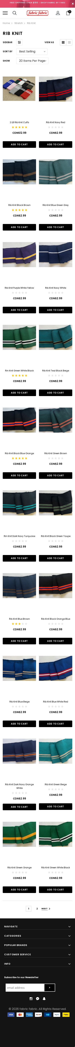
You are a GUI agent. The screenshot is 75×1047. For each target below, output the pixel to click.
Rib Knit (31, 23)
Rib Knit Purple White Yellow (19, 287)
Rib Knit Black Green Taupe (55, 536)
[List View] (69, 42)
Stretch (18, 23)
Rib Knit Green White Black (55, 867)
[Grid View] (63, 42)
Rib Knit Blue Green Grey (56, 205)
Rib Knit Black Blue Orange (19, 453)
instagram (30, 998)
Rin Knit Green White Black (19, 370)
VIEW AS (49, 42)
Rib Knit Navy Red (55, 122)
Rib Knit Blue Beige (19, 701)
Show (6, 60)
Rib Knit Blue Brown (19, 618)
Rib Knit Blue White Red (55, 701)
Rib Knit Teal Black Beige (55, 370)
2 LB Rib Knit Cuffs (19, 122)
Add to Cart (19, 144)
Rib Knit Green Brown (55, 453)
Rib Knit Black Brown (19, 205)
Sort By (7, 51)
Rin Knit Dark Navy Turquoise (19, 536)
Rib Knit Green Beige (56, 784)
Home (6, 23)
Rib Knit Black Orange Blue (55, 618)
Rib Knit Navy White (55, 287)
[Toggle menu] (5, 13)
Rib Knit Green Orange (19, 867)
